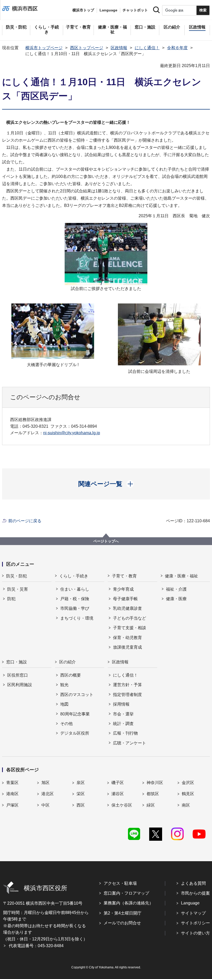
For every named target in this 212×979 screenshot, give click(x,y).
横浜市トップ (83, 10)
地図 (64, 704)
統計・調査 (123, 723)
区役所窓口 (17, 675)
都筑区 (153, 794)
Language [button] (108, 10)
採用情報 (121, 704)
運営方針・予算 (127, 685)
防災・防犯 (16, 576)
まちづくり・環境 (76, 618)
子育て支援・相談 (129, 628)
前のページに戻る (24, 521)
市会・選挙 (123, 714)
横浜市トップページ (44, 48)
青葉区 (12, 782)
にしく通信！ (147, 48)
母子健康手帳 (125, 599)
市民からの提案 (195, 893)
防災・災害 (17, 589)
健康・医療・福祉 (181, 576)
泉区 (81, 782)
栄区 (81, 794)
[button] (106, 484)
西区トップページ (86, 48)
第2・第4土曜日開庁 (122, 913)
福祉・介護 (176, 589)
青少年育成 (123, 589)
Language (190, 903)
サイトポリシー (195, 923)
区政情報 (119, 48)
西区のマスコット (76, 694)
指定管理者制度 (127, 694)
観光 (64, 685)
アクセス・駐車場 (120, 883)
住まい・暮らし (74, 589)
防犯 (11, 599)
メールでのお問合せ (122, 923)
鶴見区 (188, 794)
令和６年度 (177, 48)
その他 (66, 723)
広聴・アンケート (129, 743)
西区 (81, 805)
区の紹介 (67, 662)
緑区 (151, 805)
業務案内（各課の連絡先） (128, 903)
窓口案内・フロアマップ (126, 893)
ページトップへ (106, 541)
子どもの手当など (129, 618)
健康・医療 (176, 599)
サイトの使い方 (195, 933)
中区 (45, 805)
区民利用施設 (19, 685)
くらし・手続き (73, 576)
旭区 (45, 782)
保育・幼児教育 (127, 637)
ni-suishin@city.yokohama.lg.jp (71, 433)
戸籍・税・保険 (74, 599)
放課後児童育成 (127, 647)
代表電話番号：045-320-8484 (36, 946)
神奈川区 (155, 782)
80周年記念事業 (75, 714)
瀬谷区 (117, 794)
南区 (186, 805)
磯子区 (117, 782)
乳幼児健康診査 (127, 608)
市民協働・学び (74, 608)
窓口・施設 (16, 662)
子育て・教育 (124, 576)
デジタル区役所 (74, 733)
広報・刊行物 (125, 733)
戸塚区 (12, 805)
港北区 (47, 794)
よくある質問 (193, 883)
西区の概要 (70, 675)
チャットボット (135, 10)
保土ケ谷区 (121, 805)
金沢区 (188, 782)
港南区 (12, 794)
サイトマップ (193, 913)
